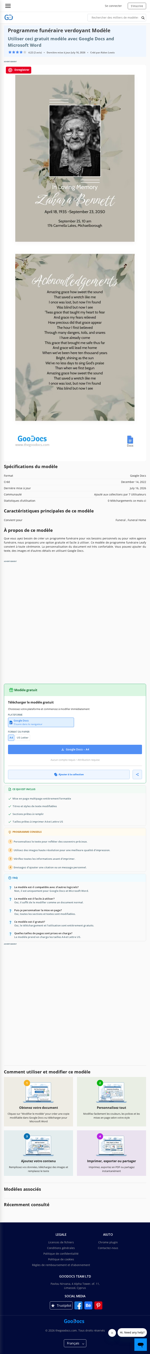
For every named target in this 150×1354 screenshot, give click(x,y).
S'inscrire (137, 6)
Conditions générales (61, 1248)
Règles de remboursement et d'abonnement (61, 1265)
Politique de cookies (61, 1259)
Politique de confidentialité (61, 1253)
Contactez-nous (108, 1248)
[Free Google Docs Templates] (9, 17)
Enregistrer (21, 70)
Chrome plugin (108, 1242)
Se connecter (113, 6)
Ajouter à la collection (71, 774)
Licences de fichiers (61, 1242)
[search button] (143, 17)
